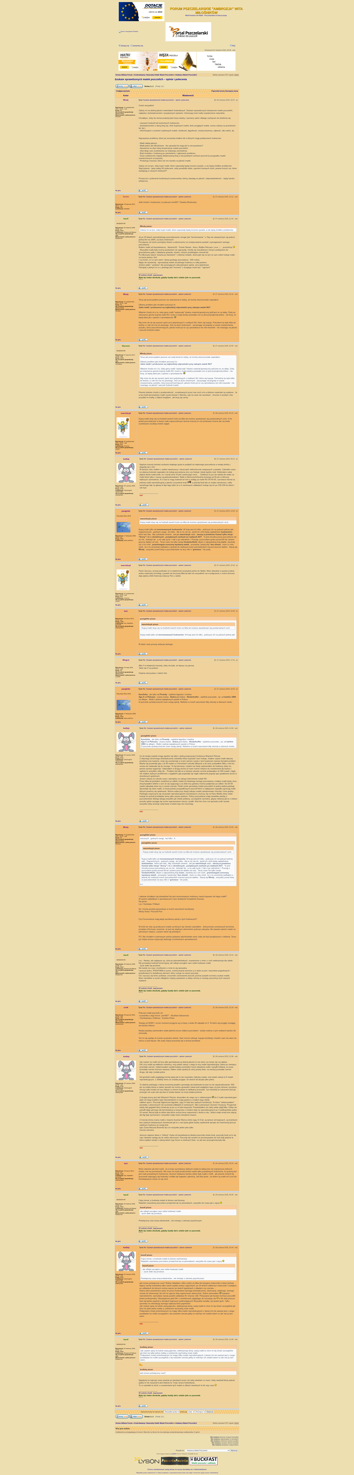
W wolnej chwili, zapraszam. (151, 275)
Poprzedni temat (217, 91)
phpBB (173, 1454)
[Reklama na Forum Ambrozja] (216, 70)
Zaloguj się (124, 46)
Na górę (118, 190)
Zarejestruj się (137, 46)
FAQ (233, 46)
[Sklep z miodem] (175, 1464)
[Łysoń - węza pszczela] (177, 70)
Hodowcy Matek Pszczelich (186, 75)
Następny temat (232, 91)
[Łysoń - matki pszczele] (138, 70)
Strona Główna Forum (123, 75)
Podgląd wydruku (123, 91)
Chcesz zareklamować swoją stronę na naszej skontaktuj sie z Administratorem (177, 1469)
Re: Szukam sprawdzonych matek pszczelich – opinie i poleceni (167, 197)
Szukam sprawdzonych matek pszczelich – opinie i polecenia (151, 79)
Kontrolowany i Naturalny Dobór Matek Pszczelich (154, 75)
